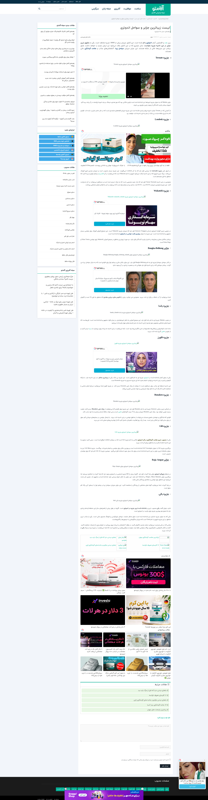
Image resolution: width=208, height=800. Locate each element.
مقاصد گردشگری (90, 48)
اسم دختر (64, 1)
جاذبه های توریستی (140, 19)
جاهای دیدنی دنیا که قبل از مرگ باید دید (103, 537)
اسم (167, 789)
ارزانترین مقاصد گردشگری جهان (149, 537)
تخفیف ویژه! (103, 96)
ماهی (163, 331)
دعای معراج (70, 192)
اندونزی (146, 377)
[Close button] (142, 789)
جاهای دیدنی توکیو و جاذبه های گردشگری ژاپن (101, 545)
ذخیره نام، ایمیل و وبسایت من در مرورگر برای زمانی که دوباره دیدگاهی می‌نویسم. (145, 760)
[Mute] (131, 96)
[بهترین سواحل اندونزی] (125, 197)
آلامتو (155, 19)
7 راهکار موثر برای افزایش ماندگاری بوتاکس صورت (58, 57)
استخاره (71, 1)
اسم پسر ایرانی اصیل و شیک (65, 243)
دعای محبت (151, 789)
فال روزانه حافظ (69, 261)
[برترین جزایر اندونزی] (126, 432)
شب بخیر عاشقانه (68, 180)
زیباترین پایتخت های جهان (157, 709)
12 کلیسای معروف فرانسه (150, 545)
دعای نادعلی (70, 205)
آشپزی (117, 8)
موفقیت (127, 8)
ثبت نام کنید (109, 224)
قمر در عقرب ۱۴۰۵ (68, 173)
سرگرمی (95, 8)
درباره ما (48, 1)
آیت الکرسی (60, 789)
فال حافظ (78, 1)
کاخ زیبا (101, 174)
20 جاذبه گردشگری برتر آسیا (157, 705)
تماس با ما (41, 2)
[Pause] (128, 96)
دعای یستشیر (69, 199)
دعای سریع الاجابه (68, 211)
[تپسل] (82, 69)
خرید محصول (109, 290)
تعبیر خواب (56, 1)
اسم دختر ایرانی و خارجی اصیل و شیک (62, 249)
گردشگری (149, 19)
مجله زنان (106, 8)
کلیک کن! (192, 786)
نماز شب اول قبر (69, 236)
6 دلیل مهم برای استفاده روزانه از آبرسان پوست (59, 72)
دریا (90, 328)
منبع (152, 37)
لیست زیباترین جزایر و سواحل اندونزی (145, 28)
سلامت (137, 8)
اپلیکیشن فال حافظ (68, 255)
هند (165, 43)
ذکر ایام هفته (70, 224)
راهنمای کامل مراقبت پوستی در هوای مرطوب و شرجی (57, 95)
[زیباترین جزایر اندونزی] (125, 343)
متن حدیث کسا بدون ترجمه (65, 186)
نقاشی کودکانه (69, 230)
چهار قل (72, 217)
